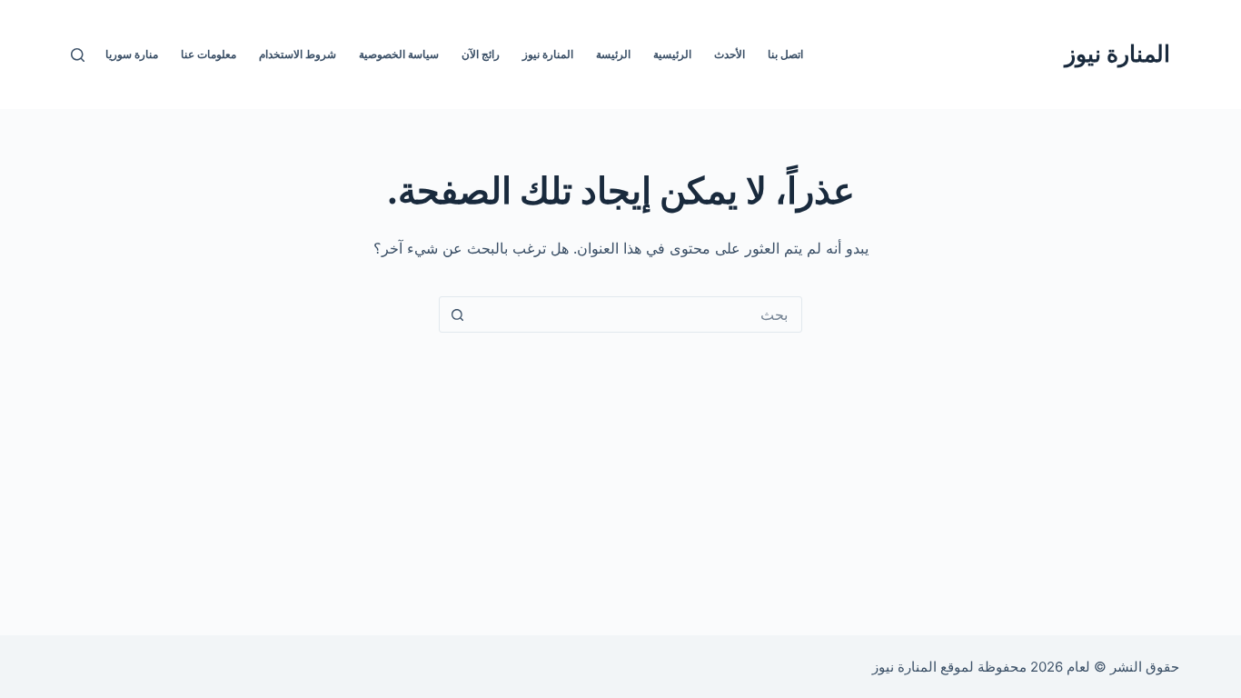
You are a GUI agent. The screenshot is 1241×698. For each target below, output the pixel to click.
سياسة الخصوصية (399, 54)
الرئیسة (613, 54)
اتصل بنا (785, 54)
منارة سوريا (131, 54)
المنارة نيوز (1117, 53)
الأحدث (729, 54)
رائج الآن (481, 54)
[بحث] (77, 55)
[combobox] (637, 314)
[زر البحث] (457, 314)
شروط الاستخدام (297, 54)
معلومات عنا (208, 54)
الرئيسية (672, 54)
